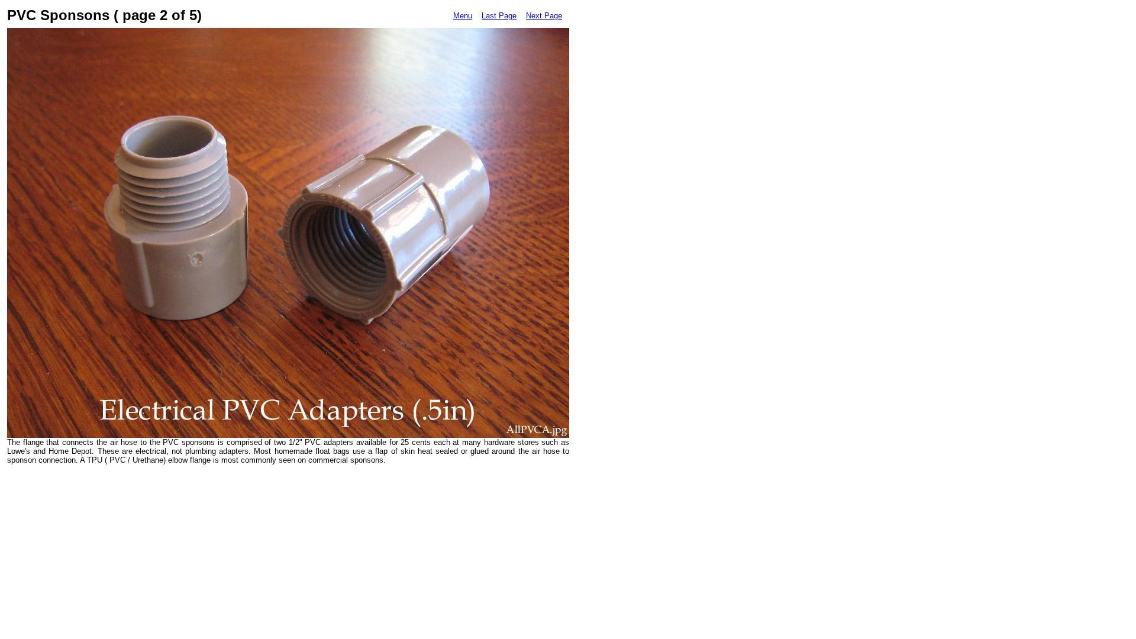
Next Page (544, 15)
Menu (462, 15)
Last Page (499, 15)
